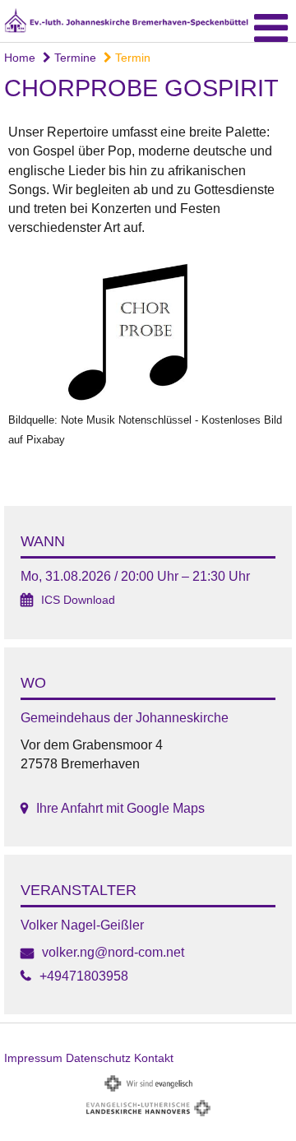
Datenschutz (98, 1057)
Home (19, 57)
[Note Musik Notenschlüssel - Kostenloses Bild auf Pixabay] (148, 327)
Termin (131, 57)
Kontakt (153, 1057)
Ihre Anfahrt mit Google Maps (120, 808)
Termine (73, 57)
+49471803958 (83, 976)
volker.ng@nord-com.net (113, 952)
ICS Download (78, 600)
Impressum (33, 1057)
